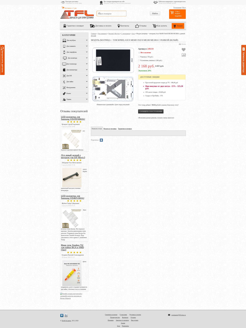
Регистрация (177, 7)
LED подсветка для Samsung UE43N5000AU (73, 117)
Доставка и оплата (103, 25)
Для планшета (70, 46)
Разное (68, 93)
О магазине (123, 315)
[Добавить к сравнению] (184, 55)
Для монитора (72, 58)
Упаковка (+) (146, 57)
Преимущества (115, 317)
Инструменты (70, 88)
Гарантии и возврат (75, 25)
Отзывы (142, 25)
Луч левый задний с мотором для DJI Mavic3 (73, 156)
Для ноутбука (71, 40)
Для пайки (69, 82)
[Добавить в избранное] (184, 50)
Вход (184, 7)
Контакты (124, 25)
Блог (118, 326)
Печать (183, 44)
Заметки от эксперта (122, 320)
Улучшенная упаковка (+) (151, 60)
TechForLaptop (66, 321)
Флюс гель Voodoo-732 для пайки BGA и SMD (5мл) (72, 247)
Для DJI (69, 76)
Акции (179, 25)
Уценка (68, 99)
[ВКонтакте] (101, 140)
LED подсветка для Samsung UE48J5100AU (72, 197)
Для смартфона (71, 52)
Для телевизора (71, 64)
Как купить (161, 25)
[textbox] (111, 13)
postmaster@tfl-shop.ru (178, 315)
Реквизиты (125, 326)
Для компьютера (71, 70)
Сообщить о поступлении (151, 111)
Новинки (111, 320)
